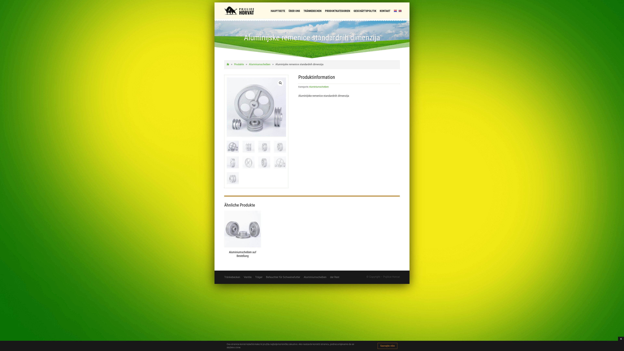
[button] (280, 83)
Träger (258, 277)
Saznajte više (387, 345)
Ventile (248, 277)
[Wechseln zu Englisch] (400, 11)
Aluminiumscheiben (319, 86)
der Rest (334, 277)
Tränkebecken (232, 277)
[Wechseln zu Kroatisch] (395, 11)
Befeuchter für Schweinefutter (283, 277)
